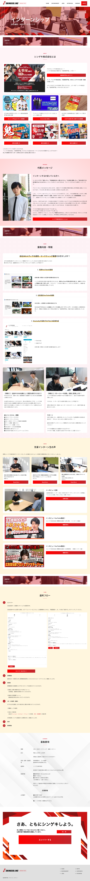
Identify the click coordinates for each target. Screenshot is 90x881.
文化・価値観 (37, 714)
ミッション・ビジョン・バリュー (20, 714)
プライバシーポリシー (13, 877)
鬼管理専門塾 (5, 877)
